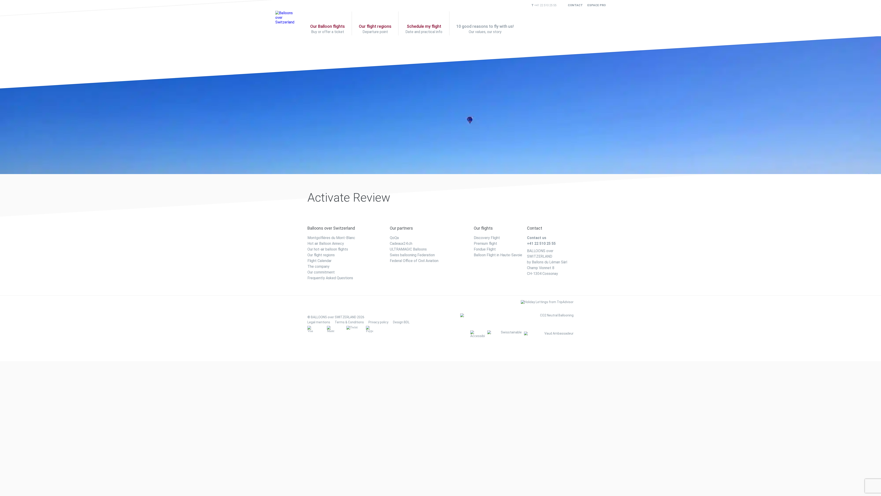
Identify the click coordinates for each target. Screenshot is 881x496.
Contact (575, 5)
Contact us (536, 238)
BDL (407, 322)
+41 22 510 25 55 (545, 5)
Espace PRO (596, 5)
